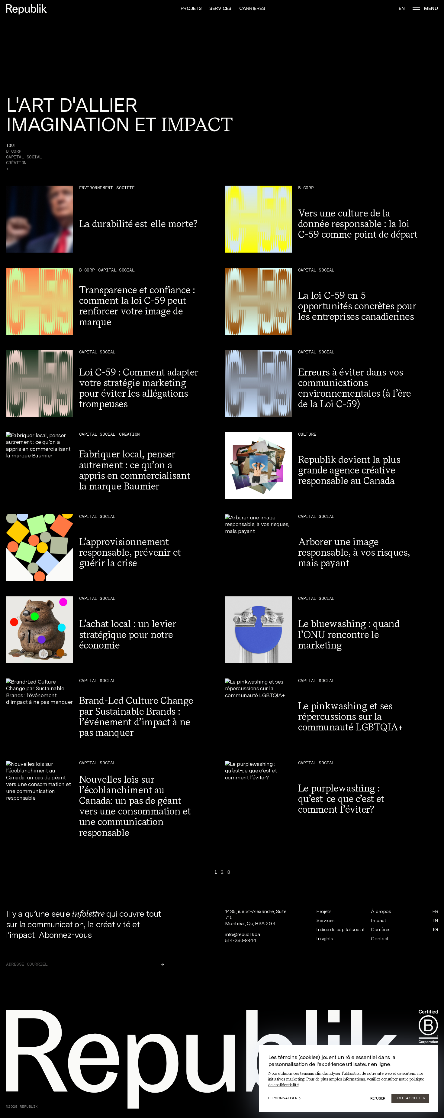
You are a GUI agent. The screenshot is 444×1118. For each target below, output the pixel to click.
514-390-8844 (240, 940)
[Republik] (26, 9)
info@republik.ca (242, 934)
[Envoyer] (162, 964)
